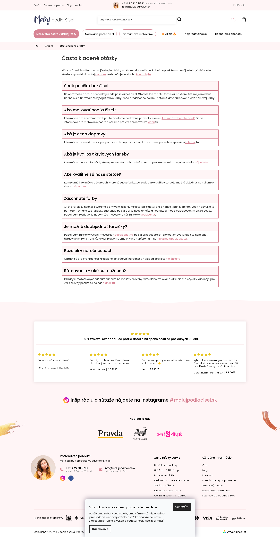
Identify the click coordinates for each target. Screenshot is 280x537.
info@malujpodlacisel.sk (172, 239)
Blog (69, 5)
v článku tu (173, 259)
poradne (100, 74)
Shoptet (241, 532)
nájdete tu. (201, 162)
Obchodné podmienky (167, 490)
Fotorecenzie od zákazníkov (218, 495)
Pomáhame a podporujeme (219, 480)
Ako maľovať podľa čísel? (178, 118)
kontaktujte (143, 74)
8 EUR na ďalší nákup (166, 470)
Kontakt (79, 5)
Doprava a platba (54, 5)
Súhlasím (181, 507)
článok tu (109, 283)
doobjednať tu (124, 235)
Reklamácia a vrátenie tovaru (171, 480)
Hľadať (179, 19)
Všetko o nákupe (164, 485)
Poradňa (207, 475)
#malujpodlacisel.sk (193, 400)
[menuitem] (56, 33)
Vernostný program (213, 485)
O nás (37, 5)
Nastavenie (100, 529)
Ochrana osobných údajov (170, 495)
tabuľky (190, 142)
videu (151, 122)
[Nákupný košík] (243, 19)
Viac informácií (154, 521)
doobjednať (147, 215)
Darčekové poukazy (166, 465)
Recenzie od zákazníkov (216, 490)
